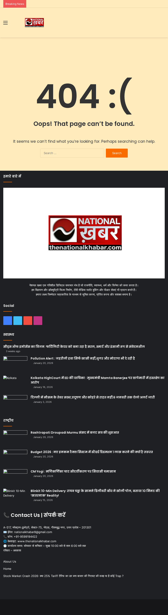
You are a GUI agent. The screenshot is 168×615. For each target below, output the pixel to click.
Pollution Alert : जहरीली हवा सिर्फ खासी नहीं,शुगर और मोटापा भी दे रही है (83, 358)
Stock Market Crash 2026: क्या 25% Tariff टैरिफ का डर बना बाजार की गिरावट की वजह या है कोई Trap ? (63, 576)
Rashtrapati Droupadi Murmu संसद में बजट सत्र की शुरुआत (75, 432)
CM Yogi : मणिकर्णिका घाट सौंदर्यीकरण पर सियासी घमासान (73, 471)
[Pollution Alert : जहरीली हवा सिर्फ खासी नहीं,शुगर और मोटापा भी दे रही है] (15, 364)
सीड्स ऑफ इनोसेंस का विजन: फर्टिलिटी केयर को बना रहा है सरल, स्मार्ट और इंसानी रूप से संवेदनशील (74, 346)
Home (7, 568)
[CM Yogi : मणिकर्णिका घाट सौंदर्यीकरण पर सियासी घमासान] (15, 477)
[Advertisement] (84, 51)
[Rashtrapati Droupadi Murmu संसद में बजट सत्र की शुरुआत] (15, 438)
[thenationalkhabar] (34, 22)
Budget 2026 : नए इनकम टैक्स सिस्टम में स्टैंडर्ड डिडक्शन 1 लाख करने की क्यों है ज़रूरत (92, 452)
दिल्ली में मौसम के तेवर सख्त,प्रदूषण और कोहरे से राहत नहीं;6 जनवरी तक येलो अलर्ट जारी (93, 397)
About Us (9, 561)
